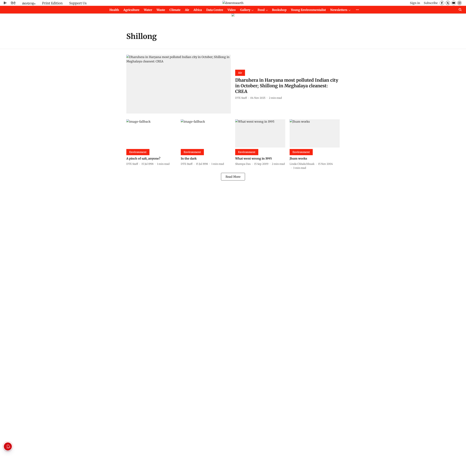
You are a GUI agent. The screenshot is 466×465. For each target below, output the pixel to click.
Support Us (78, 3)
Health (114, 10)
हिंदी (13, 3)
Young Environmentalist (308, 10)
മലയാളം (28, 3)
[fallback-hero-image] (178, 84)
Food (261, 10)
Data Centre (214, 10)
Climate (175, 10)
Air (187, 10)
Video (232, 10)
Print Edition (52, 3)
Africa (197, 10)
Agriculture (131, 10)
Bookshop (279, 10)
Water (148, 10)
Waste (161, 10)
